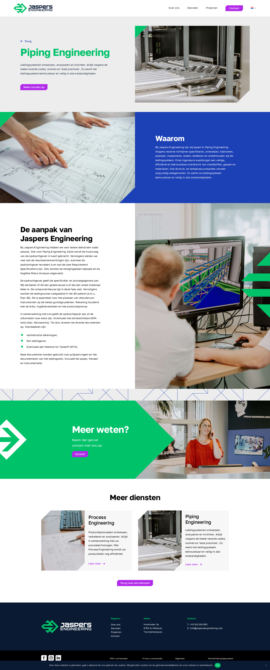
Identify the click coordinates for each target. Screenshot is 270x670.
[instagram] (51, 658)
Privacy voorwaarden (152, 658)
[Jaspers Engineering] (32, 4)
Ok (217, 665)
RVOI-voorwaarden (119, 658)
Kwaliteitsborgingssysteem (220, 658)
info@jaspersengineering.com (206, 628)
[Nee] (266, 665)
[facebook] (44, 658)
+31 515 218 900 (199, 624)
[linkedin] (58, 658)
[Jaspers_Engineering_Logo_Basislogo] (66, 621)
